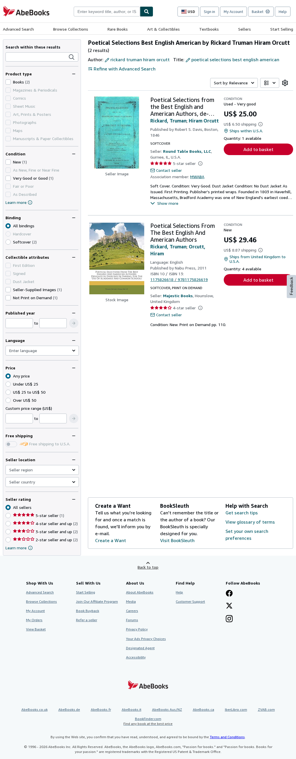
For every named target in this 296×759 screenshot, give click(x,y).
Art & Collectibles (163, 29)
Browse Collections (70, 29)
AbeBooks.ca (203, 709)
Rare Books (118, 29)
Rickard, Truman (168, 121)
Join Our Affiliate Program (97, 601)
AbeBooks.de (69, 709)
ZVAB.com (266, 709)
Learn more (16, 202)
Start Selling (281, 29)
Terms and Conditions (227, 737)
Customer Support (190, 601)
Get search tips (241, 513)
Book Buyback (87, 611)
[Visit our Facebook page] (229, 593)
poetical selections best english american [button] (235, 59)
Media (131, 601)
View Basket (36, 629)
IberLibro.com (236, 709)
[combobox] (107, 11)
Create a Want (110, 540)
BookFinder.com (148, 721)
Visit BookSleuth (177, 540)
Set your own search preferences (246, 534)
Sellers (244, 29)
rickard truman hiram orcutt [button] (140, 59)
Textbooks (209, 29)
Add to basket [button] (258, 149)
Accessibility (136, 657)
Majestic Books (178, 295)
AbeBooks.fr (101, 709)
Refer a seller (86, 620)
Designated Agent (140, 648)
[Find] (146, 11)
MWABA (197, 176)
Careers (132, 611)
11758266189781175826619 (179, 279)
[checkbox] (8, 82)
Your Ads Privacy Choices (146, 639)
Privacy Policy (137, 629)
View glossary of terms (250, 522)
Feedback (291, 286)
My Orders (34, 620)
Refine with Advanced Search (125, 69)
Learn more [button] (16, 547)
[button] (71, 57)
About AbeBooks (139, 592)
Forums (132, 620)
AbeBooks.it (131, 709)
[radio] (8, 242)
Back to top (148, 567)
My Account (233, 11)
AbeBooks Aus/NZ (167, 709)
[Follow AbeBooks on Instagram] (229, 619)
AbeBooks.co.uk (34, 709)
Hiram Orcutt (204, 121)
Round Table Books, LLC (187, 151)
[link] (285, 83)
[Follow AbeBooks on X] (229, 606)
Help (283, 11)
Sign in (209, 11)
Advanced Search (18, 29)
